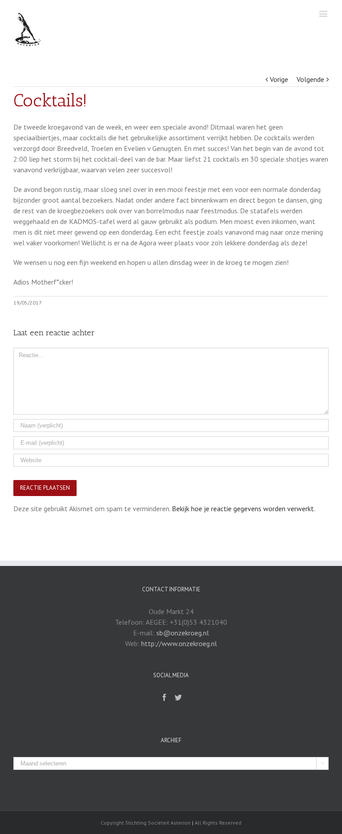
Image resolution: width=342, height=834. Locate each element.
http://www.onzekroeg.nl (179, 643)
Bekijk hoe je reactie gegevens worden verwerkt (243, 508)
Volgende (310, 79)
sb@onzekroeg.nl (182, 632)
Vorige (279, 79)
